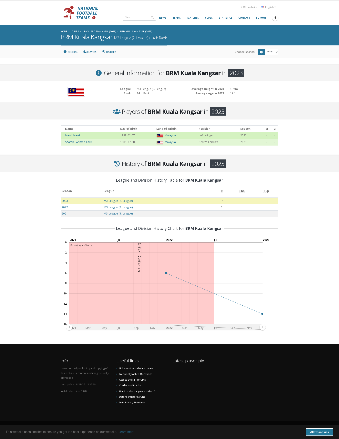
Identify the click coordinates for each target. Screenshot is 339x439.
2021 (65, 213)
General (72, 52)
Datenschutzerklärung (132, 396)
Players (92, 52)
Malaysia (170, 135)
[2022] (261, 52)
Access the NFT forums (132, 379)
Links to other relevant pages (136, 368)
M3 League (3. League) (118, 207)
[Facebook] (275, 18)
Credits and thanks (130, 385)
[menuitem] (165, 327)
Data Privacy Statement (132, 402)
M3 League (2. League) (118, 201)
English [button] (269, 7)
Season (67, 191)
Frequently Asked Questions (135, 374)
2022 (65, 207)
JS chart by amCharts (81, 245)
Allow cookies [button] (319, 432)
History (111, 52)
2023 (65, 201)
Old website (249, 7)
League (109, 191)
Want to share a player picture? (137, 391)
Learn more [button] (126, 432)
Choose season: (245, 52)
